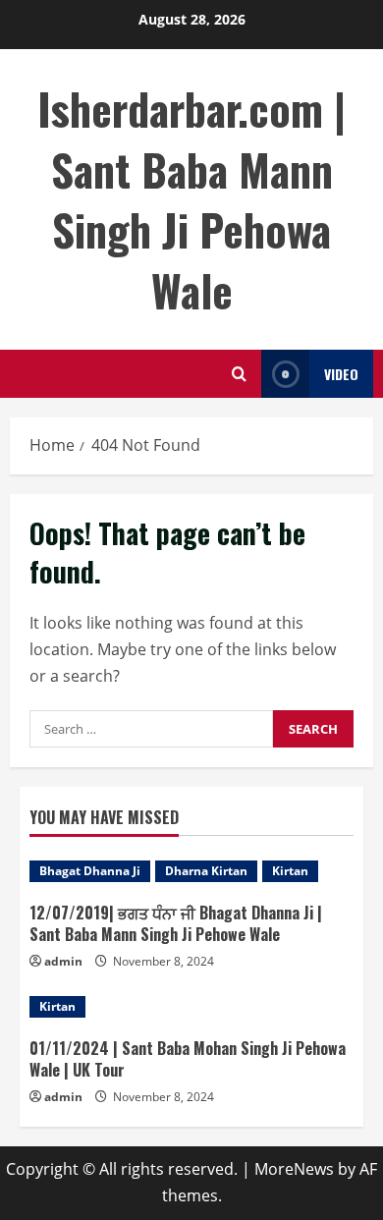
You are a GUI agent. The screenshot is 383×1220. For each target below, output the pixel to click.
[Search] (239, 374)
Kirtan (290, 870)
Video (341, 373)
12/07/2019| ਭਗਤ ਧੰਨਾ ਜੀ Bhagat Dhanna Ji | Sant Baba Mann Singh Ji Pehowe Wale (175, 923)
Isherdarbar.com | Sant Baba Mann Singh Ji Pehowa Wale (191, 199)
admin (63, 961)
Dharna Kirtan (206, 870)
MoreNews (294, 1169)
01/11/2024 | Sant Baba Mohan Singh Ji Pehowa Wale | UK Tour (187, 1058)
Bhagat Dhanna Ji (89, 870)
